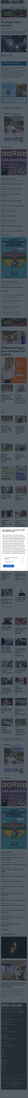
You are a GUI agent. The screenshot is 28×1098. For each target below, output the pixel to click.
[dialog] (14, 549)
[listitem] (14, 558)
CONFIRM (9, 566)
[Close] (24, 530)
